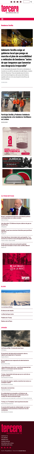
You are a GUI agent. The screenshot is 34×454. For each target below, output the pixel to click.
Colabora (4, 437)
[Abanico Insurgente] (17, 180)
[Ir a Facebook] (11, 2)
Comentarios (5, 441)
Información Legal (7, 443)
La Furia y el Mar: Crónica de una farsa (12, 348)
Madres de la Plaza (6, 321)
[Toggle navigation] (2, 19)
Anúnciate (4, 439)
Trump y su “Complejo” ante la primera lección (14, 401)
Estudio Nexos (22, 450)
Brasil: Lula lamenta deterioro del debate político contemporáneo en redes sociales (15, 217)
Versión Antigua (6, 444)
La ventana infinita (6, 307)
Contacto (4, 435)
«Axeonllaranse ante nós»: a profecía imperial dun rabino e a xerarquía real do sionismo (16, 367)
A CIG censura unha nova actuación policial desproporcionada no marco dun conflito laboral (15, 244)
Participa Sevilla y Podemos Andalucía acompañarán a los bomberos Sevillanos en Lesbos (16, 116)
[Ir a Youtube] (17, 2)
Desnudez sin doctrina (7, 388)
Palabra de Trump (6, 317)
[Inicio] (10, 9)
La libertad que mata (7, 314)
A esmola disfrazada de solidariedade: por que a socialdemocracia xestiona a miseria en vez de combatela (15, 408)
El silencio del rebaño (7, 310)
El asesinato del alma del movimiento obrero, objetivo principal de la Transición (14, 354)
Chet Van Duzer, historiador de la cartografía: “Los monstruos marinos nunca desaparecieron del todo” (16, 237)
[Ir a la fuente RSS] (20, 2)
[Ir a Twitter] (14, 2)
